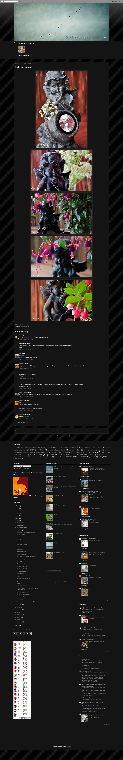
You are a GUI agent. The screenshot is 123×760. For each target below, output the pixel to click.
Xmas (85, 457)
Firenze (88, 447)
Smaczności (80, 455)
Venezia (42, 457)
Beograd (20, 447)
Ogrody (58, 452)
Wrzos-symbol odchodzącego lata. (26, 602)
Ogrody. (19, 547)
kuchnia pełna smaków (88, 639)
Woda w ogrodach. (22, 554)
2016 (17, 506)
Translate (26, 468)
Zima (100, 457)
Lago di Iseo (72, 450)
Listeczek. (19, 542)
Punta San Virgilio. (59, 552)
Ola (20, 353)
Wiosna (69, 457)
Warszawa (57, 456)
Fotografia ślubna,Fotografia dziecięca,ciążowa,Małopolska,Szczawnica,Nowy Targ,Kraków (94, 493)
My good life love (86, 576)
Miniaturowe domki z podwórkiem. (26, 532)
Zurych (108, 456)
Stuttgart (17, 456)
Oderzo (52, 452)
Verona (49, 457)
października (20, 527)
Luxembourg (92, 450)
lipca (18, 607)
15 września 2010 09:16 (26, 410)
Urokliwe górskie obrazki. (23, 578)
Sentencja (62, 455)
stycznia (19, 622)
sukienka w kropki (86, 466)
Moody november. (23, 55)
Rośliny (22, 326)
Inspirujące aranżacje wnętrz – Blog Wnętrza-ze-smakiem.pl (92, 703)
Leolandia (84, 714)
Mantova (99, 450)
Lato (78, 450)
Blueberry (84, 588)
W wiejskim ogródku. (60, 476)
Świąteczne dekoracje (94, 540)
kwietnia (19, 614)
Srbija (98, 455)
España (76, 447)
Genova (100, 447)
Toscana (36, 456)
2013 (17, 513)
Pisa (82, 452)
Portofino (15, 454)
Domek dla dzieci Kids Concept (89, 681)
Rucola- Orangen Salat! (95, 577)
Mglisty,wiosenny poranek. (61, 505)
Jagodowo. (19, 576)
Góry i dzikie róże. (22, 585)
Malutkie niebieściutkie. (23, 592)
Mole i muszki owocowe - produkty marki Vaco (93, 687)
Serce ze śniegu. (59, 533)
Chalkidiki (50, 447)
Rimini (31, 454)
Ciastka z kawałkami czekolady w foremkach (93, 635)
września (19, 530)
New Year (45, 452)
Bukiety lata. (20, 549)
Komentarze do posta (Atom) (65, 436)
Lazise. (56, 543)
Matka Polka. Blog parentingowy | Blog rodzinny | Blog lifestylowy (93, 709)
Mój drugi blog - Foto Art (26, 43)
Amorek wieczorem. (22, 568)
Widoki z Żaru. (21, 583)
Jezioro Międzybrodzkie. (23, 597)
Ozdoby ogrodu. (21, 534)
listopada (19, 525)
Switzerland (25, 456)
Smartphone (91, 454)
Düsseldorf (64, 447)
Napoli (31, 452)
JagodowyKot (85, 659)
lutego (19, 619)
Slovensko (71, 454)
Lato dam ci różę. (21, 551)
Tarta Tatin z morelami (94, 508)
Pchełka (21, 363)
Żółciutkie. (19, 561)
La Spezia (50, 450)
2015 (17, 508)
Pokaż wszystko (106, 531)
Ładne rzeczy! (85, 698)
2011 (17, 518)
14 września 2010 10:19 (26, 339)
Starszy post (104, 431)
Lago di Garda (60, 450)
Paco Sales (22, 392)
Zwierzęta (18, 458)
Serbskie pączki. (59, 495)
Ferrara (83, 447)
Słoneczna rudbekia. (22, 564)
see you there (92, 565)
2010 (17, 520)
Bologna (35, 447)
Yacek (21, 335)
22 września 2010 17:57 (26, 419)
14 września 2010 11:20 (25, 350)
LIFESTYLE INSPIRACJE (88, 539)
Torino (31, 456)
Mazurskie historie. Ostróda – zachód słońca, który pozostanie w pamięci (98, 470)
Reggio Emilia (24, 454)
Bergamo (28, 447)
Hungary (24, 450)
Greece (18, 450)
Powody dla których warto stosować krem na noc (94, 672)
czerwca (19, 610)
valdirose (84, 563)
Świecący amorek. (22, 571)
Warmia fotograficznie (88, 519)
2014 (17, 511)
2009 (17, 625)
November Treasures (94, 590)
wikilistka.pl (85, 665)
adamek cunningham (52, 582)
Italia (32, 450)
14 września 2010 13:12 (26, 360)
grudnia (19, 522)
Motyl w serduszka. (22, 566)
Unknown (22, 414)
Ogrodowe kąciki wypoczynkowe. (26, 556)
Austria (15, 447)
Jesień (42, 450)
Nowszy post (19, 431)
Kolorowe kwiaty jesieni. (23, 537)
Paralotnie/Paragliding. (23, 594)
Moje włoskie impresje (88, 507)
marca (19, 617)
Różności (27, 326)
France (94, 447)
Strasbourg (107, 454)
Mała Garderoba (86, 671)
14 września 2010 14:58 (26, 378)
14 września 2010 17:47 (26, 397)
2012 (17, 515)
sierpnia (19, 605)
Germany (107, 447)
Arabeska (84, 615)
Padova (67, 452)
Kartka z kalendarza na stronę (66, 582)
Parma (77, 452)
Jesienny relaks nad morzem (88, 711)
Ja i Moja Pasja (86, 479)
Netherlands (38, 452)
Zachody (92, 457)
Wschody (78, 456)
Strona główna (62, 431)
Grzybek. (19, 539)
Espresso (22, 400)
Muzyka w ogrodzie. (22, 544)
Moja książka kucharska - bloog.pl (91, 608)
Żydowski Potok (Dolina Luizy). (63, 524)
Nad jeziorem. (20, 573)
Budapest (42, 447)
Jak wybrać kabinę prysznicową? (90, 705)
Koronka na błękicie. (22, 559)
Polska (103, 452)
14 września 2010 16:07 (26, 388)
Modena (26, 452)
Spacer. (19, 581)
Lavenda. (56, 514)
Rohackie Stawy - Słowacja (96, 480)
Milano (20, 452)
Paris (72, 452)
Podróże (90, 452)
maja (18, 612)
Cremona (57, 447)
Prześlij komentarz (22, 422)
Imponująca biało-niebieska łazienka (91, 699)
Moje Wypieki (85, 634)
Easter (70, 447)
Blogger (69, 746)
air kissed (84, 551)
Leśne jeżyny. (20, 599)
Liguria (85, 450)
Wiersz (63, 456)
